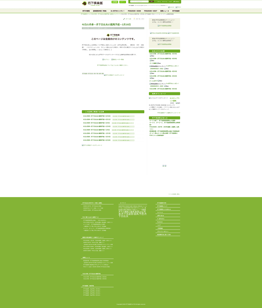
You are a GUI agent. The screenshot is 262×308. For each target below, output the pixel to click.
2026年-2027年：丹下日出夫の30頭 (92, 206)
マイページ (164, 1)
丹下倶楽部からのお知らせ (164, 209)
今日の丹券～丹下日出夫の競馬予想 (100, 14)
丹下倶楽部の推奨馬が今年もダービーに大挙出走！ (96, 264)
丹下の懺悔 (86, 11)
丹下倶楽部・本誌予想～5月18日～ (92, 291)
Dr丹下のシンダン (139, 208)
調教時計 (129, 210)
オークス (144, 206)
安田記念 (140, 206)
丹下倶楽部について (162, 206)
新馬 (100, 73)
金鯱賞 (120, 206)
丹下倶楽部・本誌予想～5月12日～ (92, 293)
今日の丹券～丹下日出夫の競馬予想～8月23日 (163, 71)
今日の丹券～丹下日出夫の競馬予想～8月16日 (163, 89)
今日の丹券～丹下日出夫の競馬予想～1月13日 (97, 133)
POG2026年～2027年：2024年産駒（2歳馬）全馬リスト (97, 240)
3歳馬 (143, 210)
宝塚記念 (135, 206)
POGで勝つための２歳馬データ (90, 217)
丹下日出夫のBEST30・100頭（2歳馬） (92, 203)
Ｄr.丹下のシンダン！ (118, 11)
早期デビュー (136, 210)
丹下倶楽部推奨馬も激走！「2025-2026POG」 (95, 220)
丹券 (95, 73)
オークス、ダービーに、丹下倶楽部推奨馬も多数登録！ (97, 228)
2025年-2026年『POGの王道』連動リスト (94, 250)
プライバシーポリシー (162, 231)
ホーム (159, 1)
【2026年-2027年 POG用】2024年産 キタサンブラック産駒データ (100, 244)
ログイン (122, 2)
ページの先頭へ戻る (174, 194)
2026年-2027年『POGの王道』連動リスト (94, 242)
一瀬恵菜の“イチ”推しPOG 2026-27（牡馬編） (95, 230)
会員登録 (114, 2)
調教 (124, 210)
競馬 (103, 73)
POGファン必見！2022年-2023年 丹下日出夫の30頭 (96, 266)
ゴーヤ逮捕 (153, 63)
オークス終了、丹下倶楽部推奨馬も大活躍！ (163, 120)
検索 (152, 1)
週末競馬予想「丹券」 (100, 11)
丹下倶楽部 (176, 11)
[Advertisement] (97, 92)
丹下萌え (121, 208)
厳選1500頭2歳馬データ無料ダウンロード (93, 237)
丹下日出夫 (90, 73)
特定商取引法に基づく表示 (164, 234)
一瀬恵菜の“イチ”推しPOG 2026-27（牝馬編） (95, 226)
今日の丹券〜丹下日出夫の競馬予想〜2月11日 (97, 119)
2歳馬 (132, 212)
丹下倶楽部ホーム (85, 14)
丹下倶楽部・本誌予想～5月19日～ (92, 289)
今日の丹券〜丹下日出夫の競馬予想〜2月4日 (96, 123)
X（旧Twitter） (161, 218)
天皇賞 (125, 208)
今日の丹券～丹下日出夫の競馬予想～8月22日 (163, 76)
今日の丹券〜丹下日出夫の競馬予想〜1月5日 (96, 130)
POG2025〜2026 (134, 11)
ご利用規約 (160, 228)
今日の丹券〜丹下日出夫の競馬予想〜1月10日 (97, 126)
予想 (97, 73)
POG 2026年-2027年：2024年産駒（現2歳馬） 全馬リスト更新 (99, 222)
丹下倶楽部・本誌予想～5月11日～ (92, 295)
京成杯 (131, 206)
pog (141, 212)
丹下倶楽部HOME (161, 203)
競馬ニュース (164, 11)
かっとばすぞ (154, 81)
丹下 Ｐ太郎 (128, 19)
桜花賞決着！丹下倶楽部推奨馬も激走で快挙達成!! (165, 131)
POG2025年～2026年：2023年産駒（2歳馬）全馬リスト (97, 248)
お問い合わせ (176, 1)
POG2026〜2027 (150, 11)
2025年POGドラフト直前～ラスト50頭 (93, 208)
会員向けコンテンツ (115, 14)
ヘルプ (170, 1)
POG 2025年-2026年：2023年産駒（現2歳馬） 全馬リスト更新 (99, 246)
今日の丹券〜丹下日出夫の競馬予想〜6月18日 (97, 116)
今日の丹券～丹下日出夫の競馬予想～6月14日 (97, 136)
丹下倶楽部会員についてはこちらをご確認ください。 (113, 65)
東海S (123, 206)
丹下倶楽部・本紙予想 (88, 285)
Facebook (160, 222)
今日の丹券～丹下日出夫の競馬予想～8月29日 (163, 58)
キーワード (123, 203)
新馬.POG (130, 208)
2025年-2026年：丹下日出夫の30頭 (92, 210)
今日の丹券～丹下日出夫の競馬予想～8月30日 (163, 54)
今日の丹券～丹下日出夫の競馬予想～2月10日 (106, 24)
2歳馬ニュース (86, 257)
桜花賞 (127, 206)
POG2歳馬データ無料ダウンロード (168, 113)
